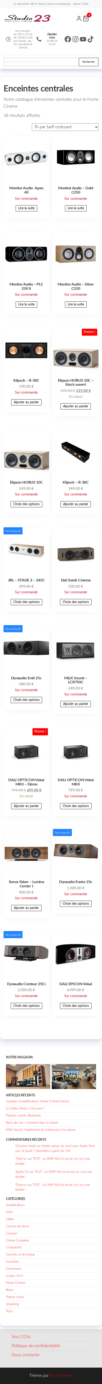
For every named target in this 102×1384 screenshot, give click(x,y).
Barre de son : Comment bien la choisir (32, 1122)
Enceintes (12, 1261)
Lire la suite (26, 208)
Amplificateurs (15, 1205)
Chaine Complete (17, 1240)
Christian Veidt (25, 1146)
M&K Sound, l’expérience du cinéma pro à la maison (40, 1130)
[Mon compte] (79, 18)
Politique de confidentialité (36, 1346)
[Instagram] (75, 39)
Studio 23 (21, 1172)
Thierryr (21, 1158)
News (10, 1290)
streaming (12, 1304)
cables (10, 1219)
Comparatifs (14, 1247)
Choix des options (26, 504)
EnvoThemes (61, 1376)
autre (9, 1212)
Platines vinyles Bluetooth (23, 1115)
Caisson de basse (17, 1226)
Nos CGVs (21, 1337)
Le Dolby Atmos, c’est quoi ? (25, 1108)
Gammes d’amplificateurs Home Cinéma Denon (37, 1101)
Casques (11, 1233)
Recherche (89, 62)
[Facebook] (68, 39)
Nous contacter (26, 1355)
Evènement (13, 1268)
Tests (9, 1311)
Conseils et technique (20, 1254)
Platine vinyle (15, 1297)
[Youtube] (83, 39)
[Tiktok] (90, 39)
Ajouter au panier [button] (26, 402)
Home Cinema (15, 1282)
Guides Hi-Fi (14, 1276)
